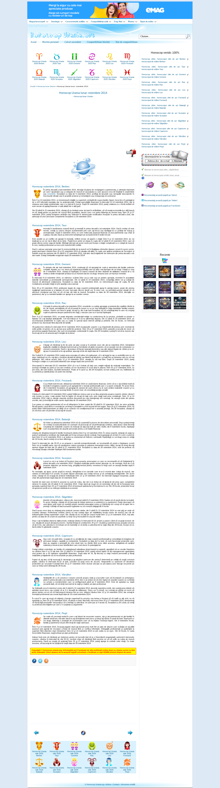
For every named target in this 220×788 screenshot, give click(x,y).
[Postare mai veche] (130, 735)
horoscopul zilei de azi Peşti (171, 144)
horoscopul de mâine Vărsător (154, 139)
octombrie (51, 194)
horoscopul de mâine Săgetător (155, 123)
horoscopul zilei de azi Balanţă (171, 105)
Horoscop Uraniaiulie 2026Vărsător (109, 770)
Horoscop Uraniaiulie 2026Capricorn (92, 770)
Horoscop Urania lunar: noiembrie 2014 (83, 92)
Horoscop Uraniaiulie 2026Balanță (39, 770)
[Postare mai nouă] (36, 735)
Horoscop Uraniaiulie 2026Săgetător (74, 770)
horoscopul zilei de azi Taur (171, 67)
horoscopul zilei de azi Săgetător (171, 121)
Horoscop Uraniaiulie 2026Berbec (39, 753)
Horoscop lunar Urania (46, 86)
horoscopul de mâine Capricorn (155, 131)
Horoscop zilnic (148, 59)
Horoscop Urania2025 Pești (127, 78)
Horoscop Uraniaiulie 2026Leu (109, 753)
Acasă (32, 86)
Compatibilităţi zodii (99, 21)
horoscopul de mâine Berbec (154, 61)
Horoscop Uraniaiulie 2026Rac (92, 753)
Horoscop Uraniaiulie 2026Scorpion (57, 770)
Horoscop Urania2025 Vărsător (109, 78)
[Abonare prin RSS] (46, 663)
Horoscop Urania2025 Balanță (39, 78)
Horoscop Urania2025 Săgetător (74, 78)
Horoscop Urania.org (37, 25)
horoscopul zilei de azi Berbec (171, 59)
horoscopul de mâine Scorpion (154, 116)
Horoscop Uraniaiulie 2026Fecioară (127, 753)
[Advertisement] (83, 124)
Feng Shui (118, 21)
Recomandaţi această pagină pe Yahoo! (160, 195)
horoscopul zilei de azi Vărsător (171, 136)
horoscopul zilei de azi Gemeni (171, 74)
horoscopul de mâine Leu (152, 92)
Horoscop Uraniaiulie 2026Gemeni (74, 753)
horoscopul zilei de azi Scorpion (171, 113)
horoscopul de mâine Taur (152, 69)
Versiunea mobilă (128, 784)
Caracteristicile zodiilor (75, 21)
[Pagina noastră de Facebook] (149, 188)
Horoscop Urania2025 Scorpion (57, 78)
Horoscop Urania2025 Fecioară (127, 62)
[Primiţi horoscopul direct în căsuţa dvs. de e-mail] (131, 157)
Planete (131, 21)
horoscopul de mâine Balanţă (154, 108)
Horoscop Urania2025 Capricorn (92, 78)
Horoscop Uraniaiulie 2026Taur (57, 753)
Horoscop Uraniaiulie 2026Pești (127, 770)
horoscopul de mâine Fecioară (154, 100)
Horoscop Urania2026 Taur (57, 62)
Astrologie (55, 21)
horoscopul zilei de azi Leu (171, 90)
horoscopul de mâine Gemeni (154, 77)
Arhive (108, 784)
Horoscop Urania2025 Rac (92, 62)
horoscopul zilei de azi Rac (171, 82)
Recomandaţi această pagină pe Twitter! (160, 200)
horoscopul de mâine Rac (152, 85)
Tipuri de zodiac (146, 21)
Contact (116, 784)
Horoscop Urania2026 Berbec (39, 62)
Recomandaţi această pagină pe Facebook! (162, 206)
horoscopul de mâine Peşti (153, 147)
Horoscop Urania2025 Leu (109, 62)
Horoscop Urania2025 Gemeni (74, 62)
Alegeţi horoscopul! (37, 21)
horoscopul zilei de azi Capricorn (171, 129)
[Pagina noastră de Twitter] (164, 188)
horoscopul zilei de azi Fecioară (171, 98)
